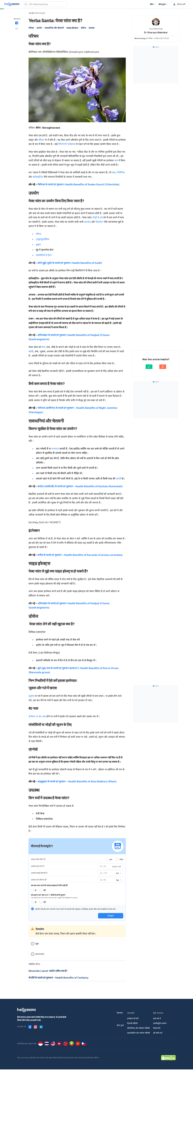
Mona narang (139, 38)
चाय (116, 160)
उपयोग (39, 27)
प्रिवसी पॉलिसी (132, 1023)
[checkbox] (32, 908)
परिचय (31, 27)
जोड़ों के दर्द (97, 217)
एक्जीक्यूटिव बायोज (159, 1023)
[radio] (107, 859)
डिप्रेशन (99, 221)
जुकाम (31, 695)
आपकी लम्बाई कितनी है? (39, 873)
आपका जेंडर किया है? (38, 859)
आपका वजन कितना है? (39, 879)
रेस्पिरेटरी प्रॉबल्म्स (66, 144)
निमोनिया (121, 172)
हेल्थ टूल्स (120, 1025)
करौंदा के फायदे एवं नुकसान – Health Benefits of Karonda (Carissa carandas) (80, 554)
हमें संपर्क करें (157, 1033)
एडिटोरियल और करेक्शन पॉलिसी (138, 1028)
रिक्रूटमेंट (157, 1028)
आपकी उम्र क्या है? (37, 866)
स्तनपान (55, 448)
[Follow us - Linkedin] (41, 1026)
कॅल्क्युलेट (111, 916)
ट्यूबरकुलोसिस (42, 239)
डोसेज (83, 27)
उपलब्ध (91, 27)
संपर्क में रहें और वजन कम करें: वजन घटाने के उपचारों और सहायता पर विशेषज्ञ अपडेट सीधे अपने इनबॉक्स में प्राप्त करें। (75, 909)
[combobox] (118, 873)
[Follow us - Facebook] (30, 1026)
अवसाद (87, 221)
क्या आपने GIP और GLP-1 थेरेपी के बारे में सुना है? (48, 895)
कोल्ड (38, 233)
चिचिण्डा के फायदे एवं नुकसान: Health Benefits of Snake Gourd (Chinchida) (78, 184)
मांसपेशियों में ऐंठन (44, 255)
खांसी (31, 351)
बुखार (38, 244)
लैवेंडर (41, 139)
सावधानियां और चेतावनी (54, 27)
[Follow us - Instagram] (35, 1026)
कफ (114, 172)
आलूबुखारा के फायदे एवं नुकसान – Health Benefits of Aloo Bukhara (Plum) (77, 781)
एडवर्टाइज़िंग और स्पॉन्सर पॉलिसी (138, 1033)
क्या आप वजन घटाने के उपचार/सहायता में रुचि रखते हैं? (49, 885)
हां (35, 890)
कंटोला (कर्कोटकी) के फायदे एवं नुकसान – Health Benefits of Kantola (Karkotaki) (80, 486)
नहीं (44, 890)
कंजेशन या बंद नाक (37, 716)
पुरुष (110, 859)
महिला (121, 859)
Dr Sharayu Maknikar (156, 32)
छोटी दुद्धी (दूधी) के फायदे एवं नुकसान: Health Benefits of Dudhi (70, 262)
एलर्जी (118, 478)
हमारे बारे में (157, 1018)
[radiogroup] (114, 859)
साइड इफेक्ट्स (72, 27)
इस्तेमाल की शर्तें (132, 1018)
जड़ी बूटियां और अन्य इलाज (37, 13)
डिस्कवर (120, 1013)
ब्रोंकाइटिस (38, 176)
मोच (43, 347)
